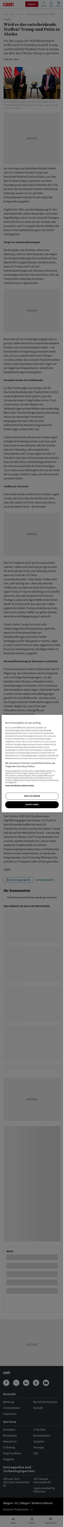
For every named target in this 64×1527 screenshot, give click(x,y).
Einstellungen (32, 796)
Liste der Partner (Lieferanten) (19, 785)
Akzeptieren (31, 804)
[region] (32, 763)
